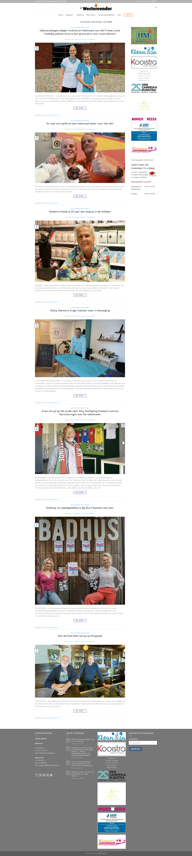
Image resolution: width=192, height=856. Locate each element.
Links (119, 15)
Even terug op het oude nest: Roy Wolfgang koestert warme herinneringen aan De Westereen (80, 412)
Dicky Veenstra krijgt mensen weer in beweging (80, 310)
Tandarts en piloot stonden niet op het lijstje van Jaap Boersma (82, 774)
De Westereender (89, 39)
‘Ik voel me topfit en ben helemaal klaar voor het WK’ (80, 123)
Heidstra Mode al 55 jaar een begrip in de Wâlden (80, 211)
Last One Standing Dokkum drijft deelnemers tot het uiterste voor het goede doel (81, 764)
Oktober (77, 27)
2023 (72, 27)
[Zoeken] (156, 7)
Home (60, 15)
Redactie (80, 15)
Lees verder (80, 108)
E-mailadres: (133, 739)
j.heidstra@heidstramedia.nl (48, 765)
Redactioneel (85, 27)
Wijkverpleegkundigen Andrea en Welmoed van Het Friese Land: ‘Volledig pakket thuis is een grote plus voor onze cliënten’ (80, 32)
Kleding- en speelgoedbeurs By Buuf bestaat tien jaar (80, 507)
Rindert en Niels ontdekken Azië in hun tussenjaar (82, 740)
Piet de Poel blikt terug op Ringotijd (80, 635)
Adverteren (90, 15)
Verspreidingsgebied (106, 15)
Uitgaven (69, 15)
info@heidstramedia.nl (46, 753)
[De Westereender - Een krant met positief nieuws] (96, 7)
